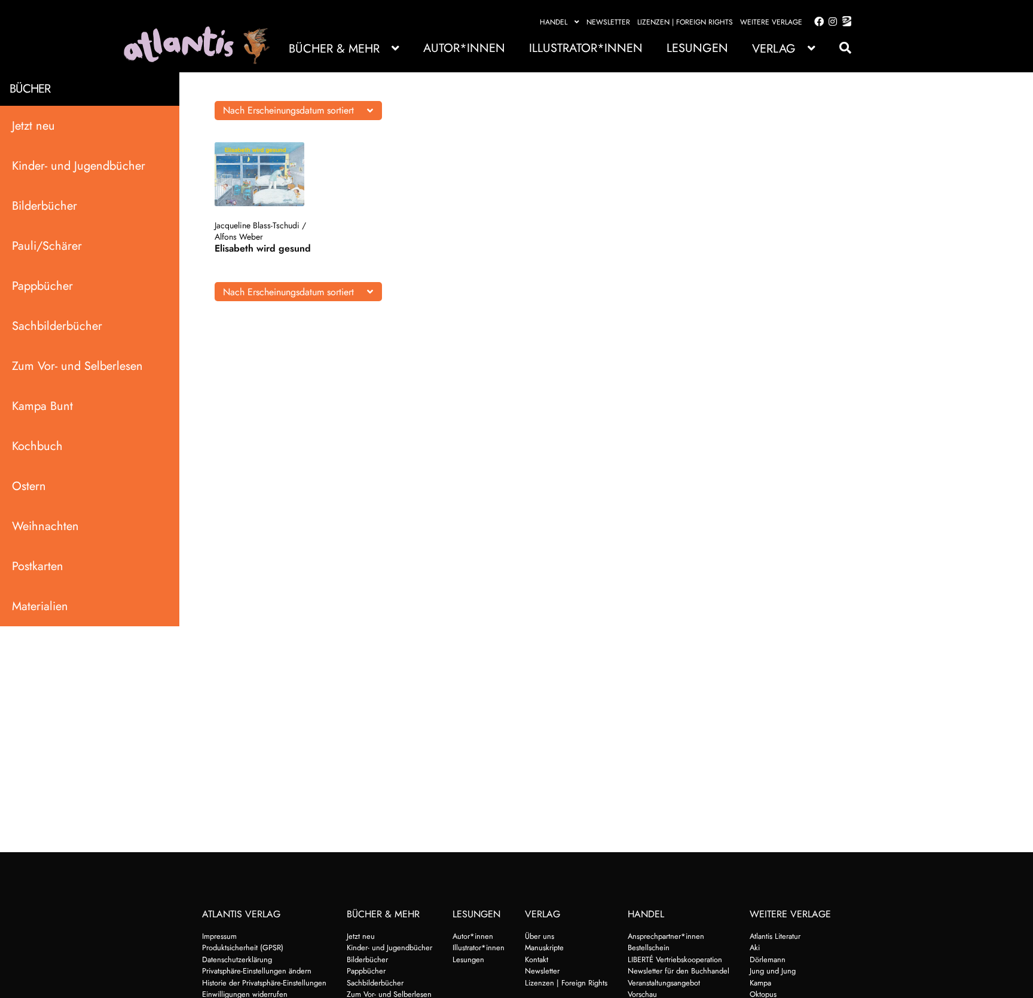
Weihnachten (45, 526)
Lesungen (697, 48)
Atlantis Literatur (775, 936)
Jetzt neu (33, 125)
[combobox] (298, 110)
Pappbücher (42, 286)
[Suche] (839, 48)
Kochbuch (37, 446)
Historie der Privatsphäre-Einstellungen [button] (264, 982)
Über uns (539, 936)
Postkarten (37, 566)
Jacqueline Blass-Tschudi (257, 225)
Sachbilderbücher (57, 326)
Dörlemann (768, 959)
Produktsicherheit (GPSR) (242, 947)
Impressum (219, 936)
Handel (553, 22)
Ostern (29, 486)
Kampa (760, 982)
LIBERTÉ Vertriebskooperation (675, 959)
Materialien (40, 606)
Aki (755, 947)
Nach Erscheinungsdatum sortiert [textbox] (288, 110)
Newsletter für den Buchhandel (678, 970)
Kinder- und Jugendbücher (78, 166)
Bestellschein (649, 947)
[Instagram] (831, 22)
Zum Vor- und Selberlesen (77, 366)
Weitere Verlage (771, 22)
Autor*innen (464, 48)
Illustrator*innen (586, 48)
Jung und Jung (773, 970)
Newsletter (608, 22)
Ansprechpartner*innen (666, 936)
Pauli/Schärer (47, 246)
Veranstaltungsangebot (664, 982)
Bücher (30, 88)
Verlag (774, 48)
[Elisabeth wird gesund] (266, 174)
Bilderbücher (44, 206)
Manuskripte (544, 947)
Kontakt (536, 959)
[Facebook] (816, 22)
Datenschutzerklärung (237, 959)
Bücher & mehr (334, 48)
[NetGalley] (844, 22)
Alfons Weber (239, 237)
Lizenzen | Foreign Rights (685, 22)
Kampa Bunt (42, 406)
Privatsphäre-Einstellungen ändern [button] (256, 970)
